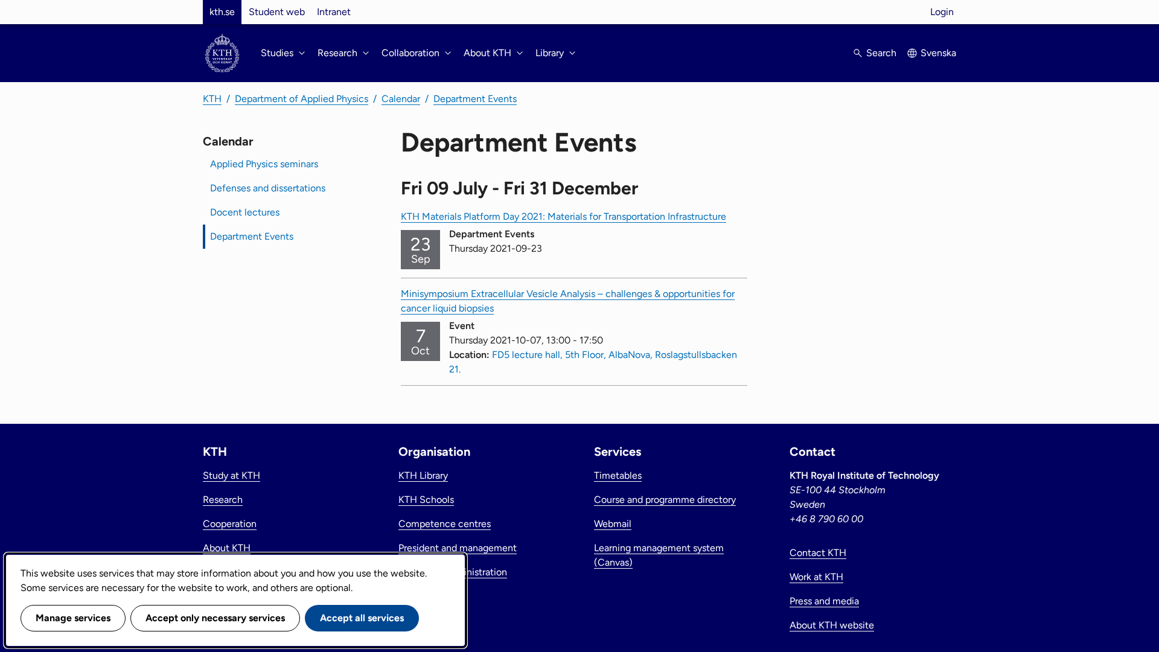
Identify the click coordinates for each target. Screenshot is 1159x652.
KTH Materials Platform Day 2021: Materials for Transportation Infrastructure (563, 216)
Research (223, 499)
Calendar (401, 98)
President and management (457, 548)
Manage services (73, 618)
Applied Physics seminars (264, 164)
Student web (277, 12)
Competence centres (444, 523)
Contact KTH (818, 552)
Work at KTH (816, 577)
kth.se (222, 12)
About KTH (227, 548)
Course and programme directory (665, 499)
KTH (212, 98)
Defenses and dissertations (267, 188)
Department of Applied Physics (301, 98)
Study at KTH (231, 475)
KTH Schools (426, 499)
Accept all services (362, 618)
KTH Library (423, 475)
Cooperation (230, 523)
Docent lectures (244, 212)
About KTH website (832, 625)
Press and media (824, 601)
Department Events (475, 98)
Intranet (334, 12)
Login (942, 12)
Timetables (618, 475)
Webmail (612, 523)
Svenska (938, 53)
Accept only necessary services (215, 618)
